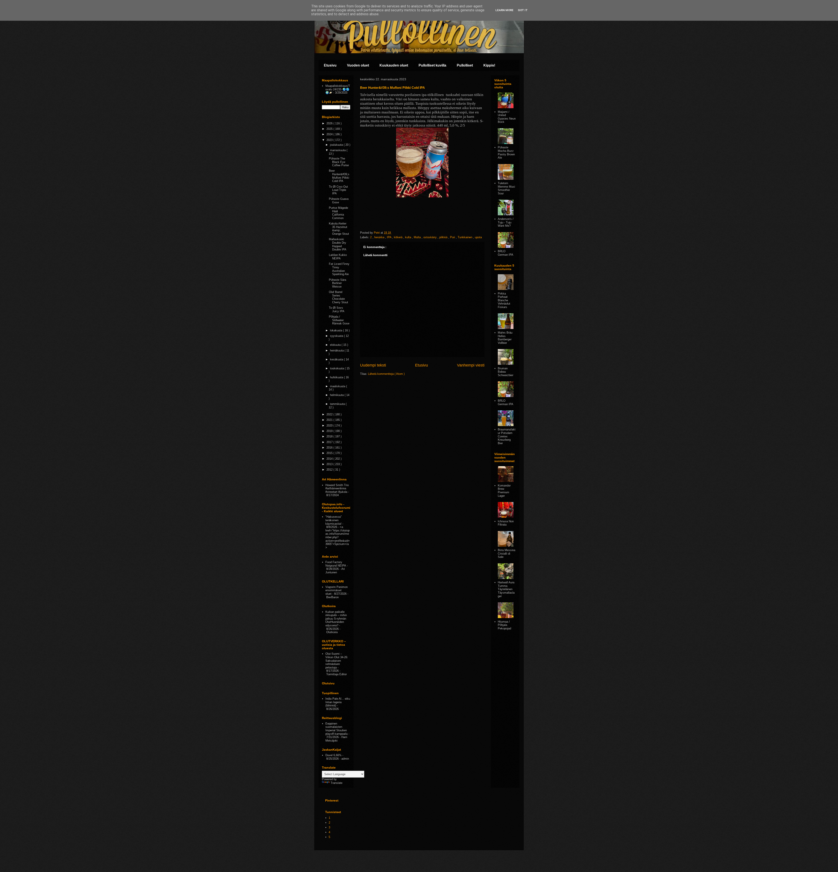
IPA (389, 237)
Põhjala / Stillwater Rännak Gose (339, 320)
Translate (336, 783)
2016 (329, 447)
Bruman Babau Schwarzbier (505, 372)
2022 (329, 414)
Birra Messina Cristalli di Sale (506, 553)
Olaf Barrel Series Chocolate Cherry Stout (338, 297)
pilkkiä (443, 237)
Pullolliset (465, 65)
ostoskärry (430, 237)
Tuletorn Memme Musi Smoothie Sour (506, 188)
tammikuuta (338, 404)
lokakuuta (336, 330)
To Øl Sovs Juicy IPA (336, 309)
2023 (329, 140)
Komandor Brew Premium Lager (504, 490)
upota (478, 237)
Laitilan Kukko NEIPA (338, 256)
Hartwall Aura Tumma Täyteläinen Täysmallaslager (506, 589)
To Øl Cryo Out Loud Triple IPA (338, 190)
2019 (329, 431)
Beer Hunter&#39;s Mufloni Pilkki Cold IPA (339, 176)
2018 (329, 436)
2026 (329, 123)
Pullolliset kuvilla (432, 65)
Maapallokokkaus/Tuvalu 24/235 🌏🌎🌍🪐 (337, 89)
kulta (408, 237)
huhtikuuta (337, 377)
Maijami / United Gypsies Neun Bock (507, 117)
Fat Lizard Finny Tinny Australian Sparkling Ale (339, 269)
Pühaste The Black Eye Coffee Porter (339, 162)
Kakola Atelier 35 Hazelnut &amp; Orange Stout (339, 228)
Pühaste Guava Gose (339, 200)
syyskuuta (337, 335)
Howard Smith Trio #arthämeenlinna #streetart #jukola (337, 488)
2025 (329, 128)
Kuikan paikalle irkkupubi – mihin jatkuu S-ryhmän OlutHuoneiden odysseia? (336, 618)
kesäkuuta (337, 359)
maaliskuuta (338, 386)
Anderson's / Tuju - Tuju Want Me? (505, 222)
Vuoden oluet (358, 65)
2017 (329, 442)
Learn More (504, 10)
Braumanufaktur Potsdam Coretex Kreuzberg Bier (506, 436)
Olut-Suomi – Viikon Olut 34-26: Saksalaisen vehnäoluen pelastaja (336, 660)
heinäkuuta (337, 350)
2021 (329, 419)
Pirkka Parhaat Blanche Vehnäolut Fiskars (504, 300)
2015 (329, 453)
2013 (329, 464)
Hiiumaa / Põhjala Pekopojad (504, 625)
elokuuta (336, 344)
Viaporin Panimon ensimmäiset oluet (336, 590)
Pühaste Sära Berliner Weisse (337, 283)
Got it (523, 10)
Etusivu (330, 65)
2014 (329, 458)
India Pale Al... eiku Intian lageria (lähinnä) (337, 702)
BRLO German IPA (505, 253)
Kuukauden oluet (394, 65)
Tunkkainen (465, 237)
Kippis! (489, 65)
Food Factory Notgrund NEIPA (335, 563)
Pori (453, 237)
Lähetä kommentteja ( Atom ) (386, 373)
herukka (379, 237)
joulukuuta (337, 144)
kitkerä (398, 237)
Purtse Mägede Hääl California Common (338, 213)
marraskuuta (338, 150)
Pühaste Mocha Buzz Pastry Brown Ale (506, 152)
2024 (329, 134)
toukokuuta (337, 368)
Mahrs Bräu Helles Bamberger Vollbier (505, 337)
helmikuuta (337, 395)
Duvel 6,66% (333, 755)
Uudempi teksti (373, 365)
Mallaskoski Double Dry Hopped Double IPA (337, 244)
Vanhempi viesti (470, 365)
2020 (329, 425)
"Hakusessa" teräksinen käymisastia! (333, 520)
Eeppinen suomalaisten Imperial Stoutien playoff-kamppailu (336, 728)
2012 (329, 469)
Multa (418, 237)
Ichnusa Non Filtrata (506, 523)
